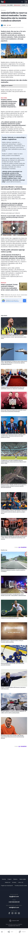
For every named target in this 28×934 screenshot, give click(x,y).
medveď (6, 296)
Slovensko (3, 10)
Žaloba (15, 296)
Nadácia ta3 (7, 882)
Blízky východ (17, 5)
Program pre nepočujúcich (7, 885)
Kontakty (14, 882)
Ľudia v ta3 (20, 882)
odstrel (2, 296)
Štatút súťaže (23, 879)
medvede (11, 296)
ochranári (19, 296)
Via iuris (18, 294)
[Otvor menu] (26, 2)
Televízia (4, 879)
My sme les (13, 294)
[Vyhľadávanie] (22, 1)
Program (9, 879)
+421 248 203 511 (14, 902)
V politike (24, 5)
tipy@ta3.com (14, 896)
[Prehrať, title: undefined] (14, 228)
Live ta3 (4, 5)
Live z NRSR (9, 5)
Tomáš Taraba (24, 294)
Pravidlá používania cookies (21, 885)
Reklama (15, 879)
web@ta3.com (14, 907)
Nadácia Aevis (7, 294)
